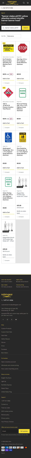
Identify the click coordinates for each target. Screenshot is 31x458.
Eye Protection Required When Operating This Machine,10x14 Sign (7, 62)
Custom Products (6, 328)
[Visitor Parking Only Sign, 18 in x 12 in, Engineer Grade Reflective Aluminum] (8, 182)
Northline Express (6, 385)
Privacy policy (5, 418)
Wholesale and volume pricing (10, 365)
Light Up (3, 381)
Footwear (4, 349)
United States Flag (6, 392)
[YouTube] (16, 319)
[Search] (24, 3)
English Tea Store (6, 378)
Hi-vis (2, 346)
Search (26, 28)
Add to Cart (6, 78)
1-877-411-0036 (8, 300)
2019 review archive (7, 411)
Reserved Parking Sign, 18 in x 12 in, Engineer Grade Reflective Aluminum (22, 107)
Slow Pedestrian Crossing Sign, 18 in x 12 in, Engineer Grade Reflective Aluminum (22, 151)
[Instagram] (7, 319)
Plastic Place (5, 388)
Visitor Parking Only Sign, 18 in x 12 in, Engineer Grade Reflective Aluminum (8, 196)
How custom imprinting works (9, 369)
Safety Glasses (5, 339)
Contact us (4, 404)
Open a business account (8, 362)
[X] (11, 319)
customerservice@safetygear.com (11, 305)
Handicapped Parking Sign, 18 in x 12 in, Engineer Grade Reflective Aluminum (8, 151)
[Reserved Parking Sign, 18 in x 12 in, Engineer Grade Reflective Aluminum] (23, 93)
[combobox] (11, 28)
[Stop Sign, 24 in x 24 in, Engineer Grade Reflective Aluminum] (23, 48)
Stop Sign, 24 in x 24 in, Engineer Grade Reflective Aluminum (22, 61)
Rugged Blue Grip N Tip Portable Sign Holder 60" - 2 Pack (8, 239)
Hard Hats (4, 335)
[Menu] (3, 3)
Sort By (3, 36)
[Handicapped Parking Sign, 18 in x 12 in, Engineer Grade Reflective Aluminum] (8, 137)
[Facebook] (3, 319)
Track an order (5, 408)
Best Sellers (4, 353)
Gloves (3, 342)
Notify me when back (21, 212)
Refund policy (5, 415)
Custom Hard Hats (6, 332)
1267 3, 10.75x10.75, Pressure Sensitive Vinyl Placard (8, 106)
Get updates (24, 431)
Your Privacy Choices (7, 422)
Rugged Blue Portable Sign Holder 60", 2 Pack (22, 194)
